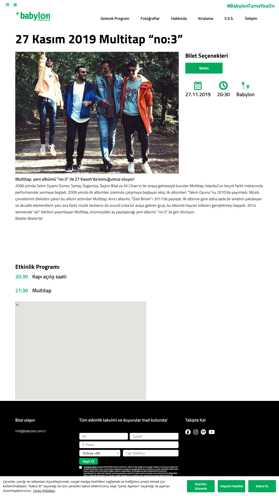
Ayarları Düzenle (201, 486)
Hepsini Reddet (231, 486)
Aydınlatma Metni (90, 467)
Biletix (204, 68)
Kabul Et (262, 486)
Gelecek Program (114, 18)
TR (7, 4)
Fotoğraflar (150, 18)
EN (15, 4)
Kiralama (205, 18)
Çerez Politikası (44, 491)
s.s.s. (229, 18)
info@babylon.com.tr (30, 431)
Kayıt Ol (88, 461)
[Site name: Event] (32, 15)
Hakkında (179, 18)
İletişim (251, 18)
